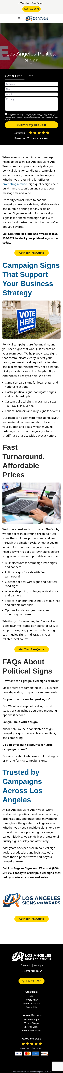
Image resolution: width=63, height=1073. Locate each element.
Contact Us (31, 1007)
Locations (31, 996)
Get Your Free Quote (31, 252)
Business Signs (31, 1019)
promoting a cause (14, 184)
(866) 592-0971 (31, 8)
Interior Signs (31, 1026)
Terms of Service (31, 1003)
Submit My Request (31, 125)
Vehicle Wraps (31, 1023)
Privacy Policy (31, 999)
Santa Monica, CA (33, 970)
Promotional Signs (31, 1030)
